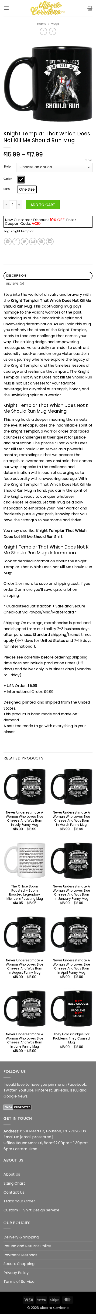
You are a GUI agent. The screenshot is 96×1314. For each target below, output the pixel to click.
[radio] (20, 179)
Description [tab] (16, 275)
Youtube (26, 1090)
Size (6, 189)
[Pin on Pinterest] (41, 241)
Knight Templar (22, 231)
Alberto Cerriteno (54, 1307)
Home (41, 24)
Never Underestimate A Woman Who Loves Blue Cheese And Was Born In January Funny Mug (71, 892)
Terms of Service (18, 1281)
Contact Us (13, 1192)
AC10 (36, 223)
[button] (6, 8)
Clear (89, 160)
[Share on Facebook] (16, 241)
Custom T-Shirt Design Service (31, 1210)
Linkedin (61, 1090)
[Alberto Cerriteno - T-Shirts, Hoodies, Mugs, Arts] (48, 8)
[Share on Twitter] (24, 241)
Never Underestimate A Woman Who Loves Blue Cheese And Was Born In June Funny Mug (24, 1040)
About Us (11, 1174)
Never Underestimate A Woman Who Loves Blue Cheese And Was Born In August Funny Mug (24, 966)
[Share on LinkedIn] (50, 241)
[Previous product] (52, 31)
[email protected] (36, 1137)
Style (7, 166)
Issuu (74, 1090)
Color (7, 178)
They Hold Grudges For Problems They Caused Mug (71, 1038)
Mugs (55, 24)
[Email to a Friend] (33, 241)
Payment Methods (20, 1255)
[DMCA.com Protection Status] (17, 1107)
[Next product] (43, 31)
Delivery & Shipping (21, 1237)
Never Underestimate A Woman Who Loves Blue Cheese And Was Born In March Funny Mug (71, 819)
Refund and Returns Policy (27, 1246)
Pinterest (43, 1090)
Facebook (77, 1084)
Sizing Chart (14, 1183)
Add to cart (43, 204)
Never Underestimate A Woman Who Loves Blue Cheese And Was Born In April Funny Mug (71, 966)
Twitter (10, 1090)
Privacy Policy (16, 1272)
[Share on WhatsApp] (8, 241)
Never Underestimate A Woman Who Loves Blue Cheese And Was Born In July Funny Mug (24, 819)
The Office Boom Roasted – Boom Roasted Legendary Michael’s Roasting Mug (25, 892)
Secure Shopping (18, 1263)
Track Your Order (19, 1201)
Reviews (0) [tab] (15, 284)
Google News (15, 1096)
